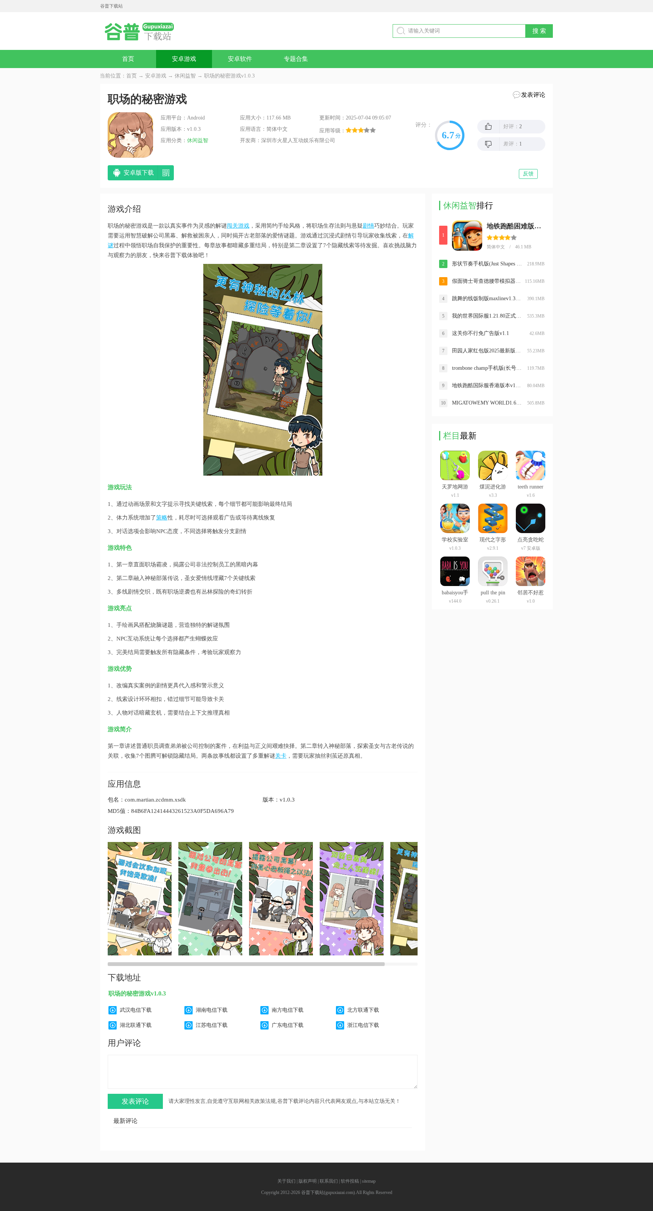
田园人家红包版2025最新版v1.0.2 (487, 351)
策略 (161, 518)
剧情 (368, 226)
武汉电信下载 (136, 1010)
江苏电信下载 (211, 1025)
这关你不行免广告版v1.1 (480, 333)
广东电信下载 (287, 1025)
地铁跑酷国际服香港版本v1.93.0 (487, 385)
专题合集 (296, 59)
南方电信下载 (287, 1010)
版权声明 (308, 1181)
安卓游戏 (184, 59)
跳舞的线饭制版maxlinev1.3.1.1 (487, 298)
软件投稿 (350, 1181)
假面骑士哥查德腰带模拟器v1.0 (487, 281)
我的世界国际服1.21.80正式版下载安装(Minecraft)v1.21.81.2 (487, 316)
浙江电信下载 (363, 1025)
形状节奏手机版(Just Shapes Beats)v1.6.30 (487, 264)
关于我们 (286, 1181)
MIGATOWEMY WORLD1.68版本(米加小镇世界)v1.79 (487, 403)
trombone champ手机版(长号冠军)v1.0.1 (487, 368)
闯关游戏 (238, 226)
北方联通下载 (363, 1010)
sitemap (369, 1181)
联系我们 (329, 1181)
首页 (128, 59)
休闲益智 (185, 76)
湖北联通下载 (136, 1025)
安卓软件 (240, 59)
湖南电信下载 (211, 1010)
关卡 (280, 756)
